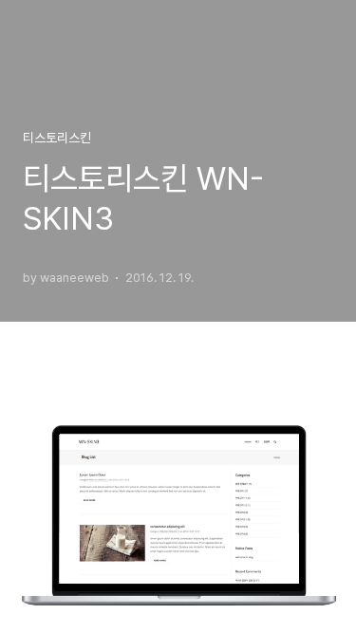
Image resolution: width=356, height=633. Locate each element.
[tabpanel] (178, 316)
